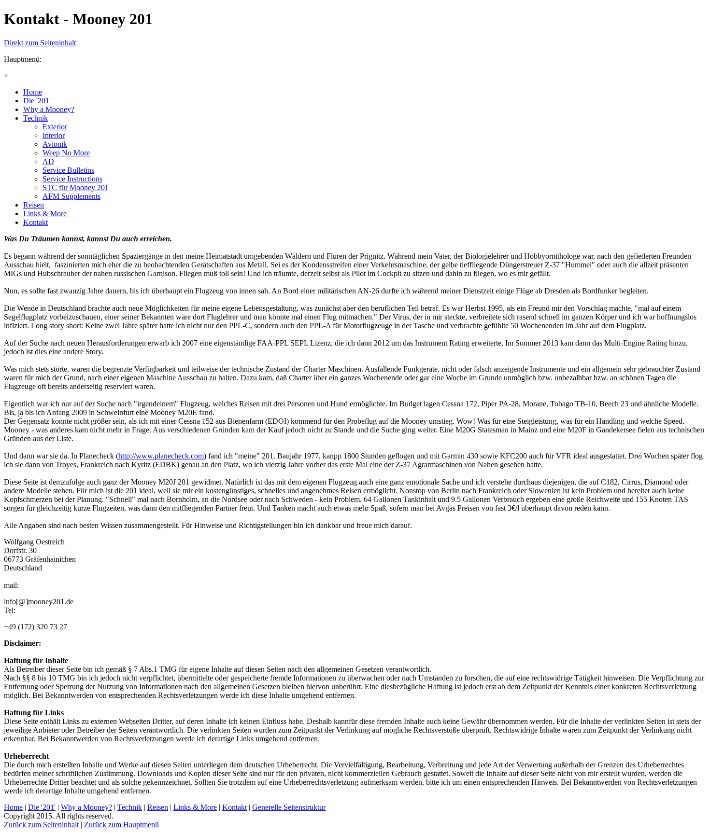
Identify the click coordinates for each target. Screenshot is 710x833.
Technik (129, 807)
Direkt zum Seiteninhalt (40, 43)
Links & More (195, 807)
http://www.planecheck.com (161, 456)
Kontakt (234, 807)
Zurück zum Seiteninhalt (41, 824)
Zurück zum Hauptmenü (121, 824)
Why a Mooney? (86, 807)
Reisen (157, 807)
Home (13, 807)
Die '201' (42, 807)
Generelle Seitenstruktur (289, 807)
